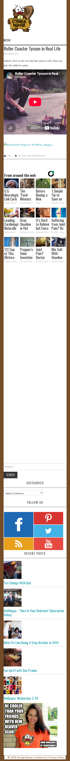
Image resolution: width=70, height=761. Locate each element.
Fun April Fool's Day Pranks (20, 670)
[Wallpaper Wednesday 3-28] (35, 685)
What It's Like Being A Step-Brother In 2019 (31, 642)
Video (9, 155)
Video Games (40, 155)
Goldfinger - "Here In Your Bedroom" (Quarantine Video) (34, 612)
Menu (7, 40)
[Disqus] (35, 315)
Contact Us (41, 757)
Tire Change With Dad (17, 582)
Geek (29, 155)
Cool (19, 155)
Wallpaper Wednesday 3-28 (21, 698)
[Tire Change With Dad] (35, 570)
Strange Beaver (25, 757)
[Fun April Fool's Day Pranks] (35, 657)
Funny (24, 155)
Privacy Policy (56, 757)
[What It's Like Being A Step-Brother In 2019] (35, 630)
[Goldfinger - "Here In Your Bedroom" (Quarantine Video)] (35, 598)
